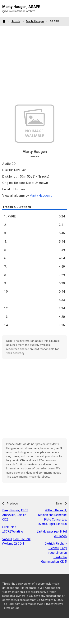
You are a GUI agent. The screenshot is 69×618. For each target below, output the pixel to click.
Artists (16, 21)
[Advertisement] (34, 65)
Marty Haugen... (41, 195)
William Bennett (55, 510)
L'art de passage (48, 531)
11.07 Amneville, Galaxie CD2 (15, 515)
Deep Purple (10, 510)
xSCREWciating (12, 531)
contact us (33, 599)
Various (7, 539)
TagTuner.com (11, 603)
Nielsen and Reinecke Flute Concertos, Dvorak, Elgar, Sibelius (52, 519)
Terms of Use (10, 607)
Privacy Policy (53, 603)
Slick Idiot (9, 527)
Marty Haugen (35, 21)
